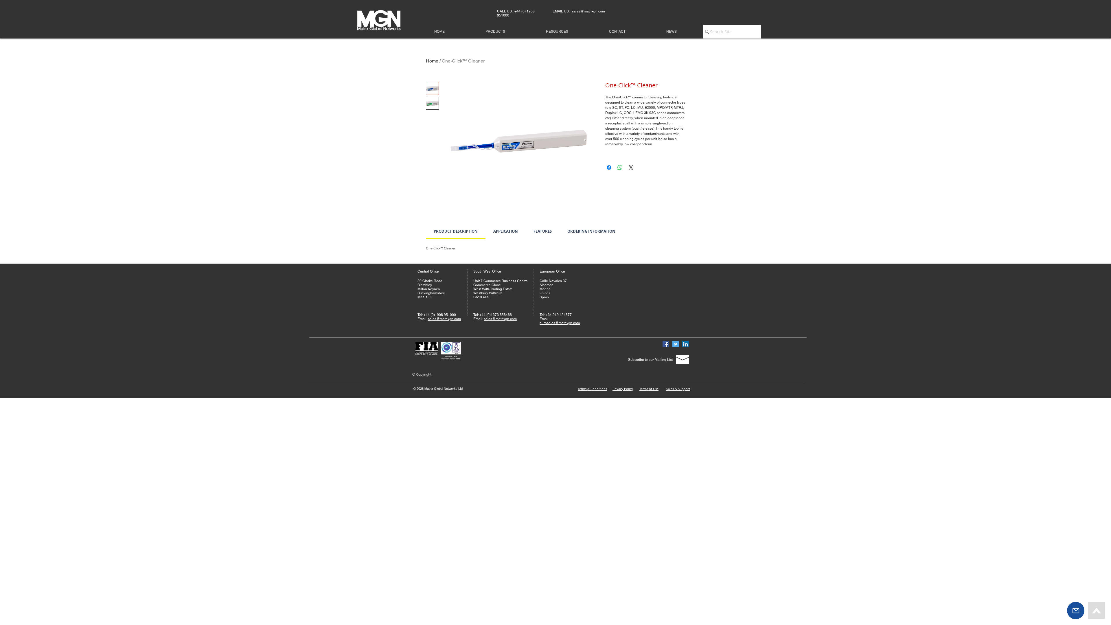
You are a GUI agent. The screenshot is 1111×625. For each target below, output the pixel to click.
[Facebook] (666, 344)
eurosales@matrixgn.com (560, 323)
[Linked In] (685, 344)
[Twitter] (675, 344)
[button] (1075, 610)
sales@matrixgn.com (444, 319)
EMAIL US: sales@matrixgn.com (579, 11)
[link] (456, 231)
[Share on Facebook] (609, 167)
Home (432, 61)
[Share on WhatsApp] (620, 167)
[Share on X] (631, 167)
